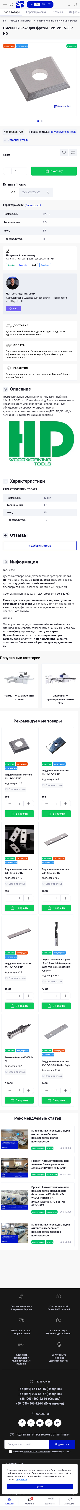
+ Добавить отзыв (40, 545)
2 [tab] (42, 121)
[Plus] (24, 171)
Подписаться (62, 1444)
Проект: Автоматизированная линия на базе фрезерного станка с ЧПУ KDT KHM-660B (50, 1164)
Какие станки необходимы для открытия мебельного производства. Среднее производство (50, 1230)
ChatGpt (11, 265)
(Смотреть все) (33, 205)
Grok (34, 265)
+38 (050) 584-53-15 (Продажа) (40, 1389)
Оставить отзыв (17, 789)
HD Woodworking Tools (62, 131)
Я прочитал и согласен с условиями (42, 1452)
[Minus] (7, 171)
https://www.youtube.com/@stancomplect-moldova (40, 1423)
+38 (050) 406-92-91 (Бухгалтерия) (40, 1403)
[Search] (11, 4)
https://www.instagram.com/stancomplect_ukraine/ (31, 1423)
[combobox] (11, 192)
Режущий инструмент (21, 21)
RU (37, 4)
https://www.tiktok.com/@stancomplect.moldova (49, 1423)
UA (31, 4)
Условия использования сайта (37, 1452)
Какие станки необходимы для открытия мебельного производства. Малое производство (50, 1136)
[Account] (76, 4)
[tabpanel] (40, 80)
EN (43, 4)
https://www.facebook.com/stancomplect (22, 1423)
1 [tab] (38, 121)
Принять (40, 1487)
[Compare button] (73, 152)
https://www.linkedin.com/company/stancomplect (57, 1423)
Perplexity (23, 265)
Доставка (20, 325)
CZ (49, 4)
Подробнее (21, 1479)
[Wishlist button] (64, 152)
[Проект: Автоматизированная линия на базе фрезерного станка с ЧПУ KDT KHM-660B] (14, 1167)
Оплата (19, 345)
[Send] (48, 192)
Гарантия (20, 368)
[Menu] (5, 4)
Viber (15, 308)
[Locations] (69, 4)
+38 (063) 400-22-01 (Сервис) (40, 1398)
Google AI (45, 265)
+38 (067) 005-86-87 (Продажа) (40, 1394)
